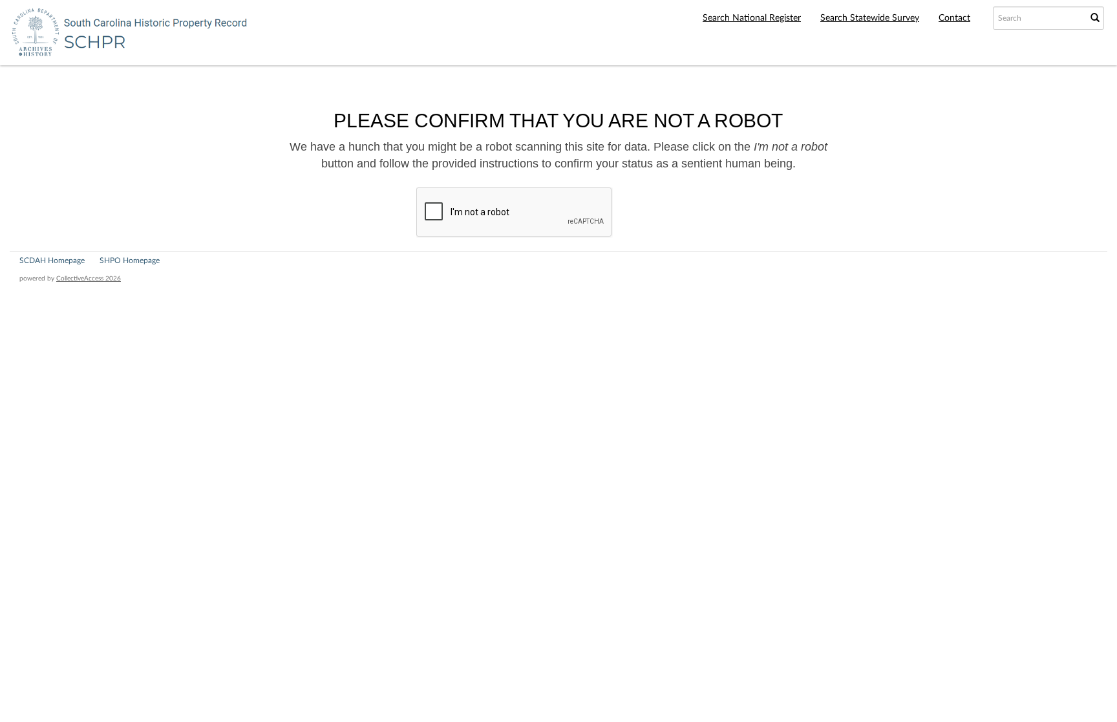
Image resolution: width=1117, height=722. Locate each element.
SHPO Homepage (130, 260)
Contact (954, 18)
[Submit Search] (1095, 18)
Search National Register (752, 18)
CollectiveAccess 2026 (88, 278)
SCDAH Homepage (52, 260)
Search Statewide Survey (869, 18)
